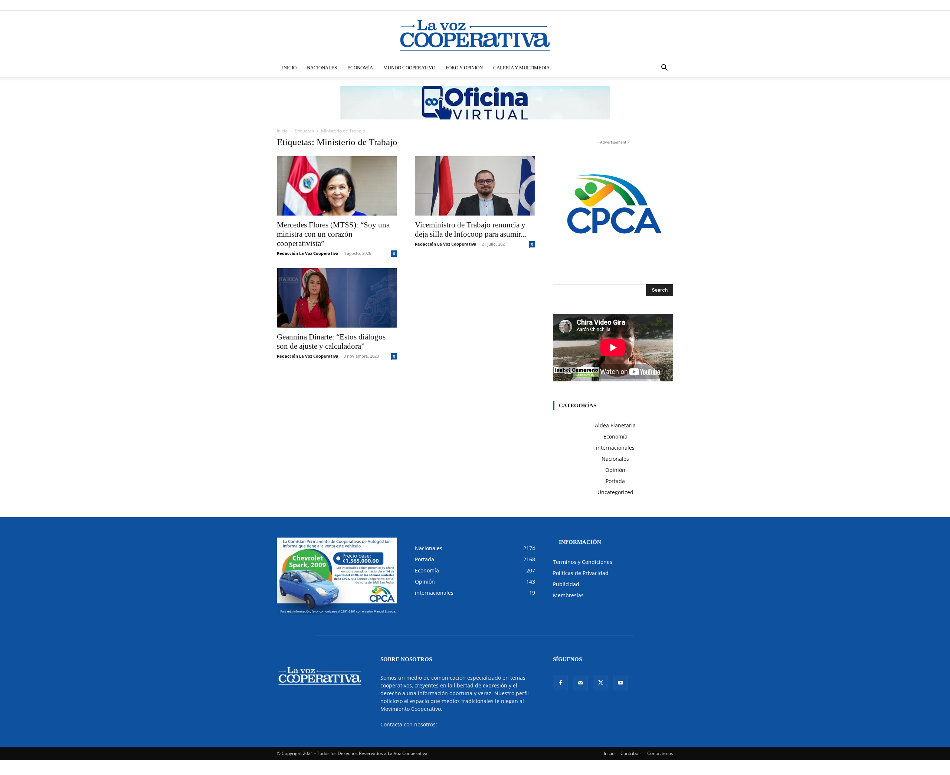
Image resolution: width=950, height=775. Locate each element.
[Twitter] (655, 5)
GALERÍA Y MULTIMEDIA (521, 67)
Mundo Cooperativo (409, 67)
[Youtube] (667, 5)
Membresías (568, 595)
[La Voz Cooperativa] (475, 35)
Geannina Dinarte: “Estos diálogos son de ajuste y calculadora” (331, 341)
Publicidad (566, 584)
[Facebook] (630, 5)
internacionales (615, 447)
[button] (664, 68)
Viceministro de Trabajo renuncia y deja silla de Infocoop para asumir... (470, 229)
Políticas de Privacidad (581, 573)
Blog (584, 5)
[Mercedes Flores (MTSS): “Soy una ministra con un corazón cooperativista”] (337, 186)
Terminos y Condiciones (582, 561)
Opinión (615, 469)
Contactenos (660, 753)
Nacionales (322, 67)
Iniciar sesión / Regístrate (524, 5)
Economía (360, 67)
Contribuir (630, 753)
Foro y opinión (464, 67)
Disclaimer (564, 5)
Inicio (289, 67)
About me (603, 5)
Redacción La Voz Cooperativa (307, 253)
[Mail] (643, 5)
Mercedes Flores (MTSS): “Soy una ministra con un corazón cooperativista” (333, 234)
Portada (615, 481)
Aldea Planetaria (615, 425)
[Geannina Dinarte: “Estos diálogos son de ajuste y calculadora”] (337, 298)
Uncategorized (615, 492)
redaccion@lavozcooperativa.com (480, 724)
